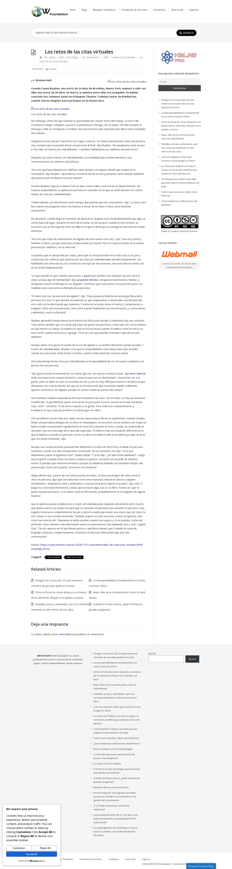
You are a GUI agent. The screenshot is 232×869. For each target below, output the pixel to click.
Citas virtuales (53, 557)
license (193, 231)
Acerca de (177, 9)
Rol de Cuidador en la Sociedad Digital (112, 748)
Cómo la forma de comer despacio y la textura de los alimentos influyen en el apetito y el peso (181, 125)
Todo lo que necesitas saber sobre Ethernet (116, 738)
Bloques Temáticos (104, 9)
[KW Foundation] (50, 11)
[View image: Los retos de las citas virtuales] (50, 109)
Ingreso (193, 9)
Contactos (159, 9)
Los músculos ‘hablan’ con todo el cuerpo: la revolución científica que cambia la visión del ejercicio (179, 170)
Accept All (31, 854)
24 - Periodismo (90, 57)
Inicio (72, 9)
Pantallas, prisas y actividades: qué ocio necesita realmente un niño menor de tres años (179, 147)
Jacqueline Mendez (88, 279)
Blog (84, 9)
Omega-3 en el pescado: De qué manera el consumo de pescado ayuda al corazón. (177, 103)
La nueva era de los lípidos (107, 763)
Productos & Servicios (134, 9)
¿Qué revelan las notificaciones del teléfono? (116, 743)
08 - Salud (49, 57)
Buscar (152, 653)
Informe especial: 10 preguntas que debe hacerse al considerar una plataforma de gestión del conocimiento (114, 796)
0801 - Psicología (68, 57)
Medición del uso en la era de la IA (111, 787)
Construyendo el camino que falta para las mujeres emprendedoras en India (180, 182)
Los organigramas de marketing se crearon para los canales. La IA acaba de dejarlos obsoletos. (115, 831)
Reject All (45, 848)
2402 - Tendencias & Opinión (119, 57)
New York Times (74, 557)
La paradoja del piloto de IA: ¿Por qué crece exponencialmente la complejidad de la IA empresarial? (115, 818)
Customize (19, 848)
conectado (64, 634)
